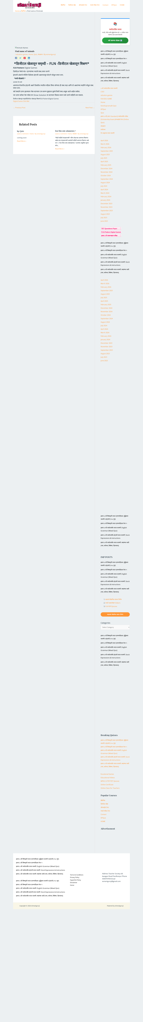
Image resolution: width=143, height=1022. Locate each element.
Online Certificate (107, 785)
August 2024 (105, 182)
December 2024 (106, 168)
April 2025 (104, 161)
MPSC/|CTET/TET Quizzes (110, 781)
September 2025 (107, 151)
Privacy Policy (74, 877)
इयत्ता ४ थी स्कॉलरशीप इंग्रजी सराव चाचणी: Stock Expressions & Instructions (40, 870)
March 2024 (105, 193)
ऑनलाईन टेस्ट (105, 807)
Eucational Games (107, 774)
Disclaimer (73, 882)
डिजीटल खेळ (104, 804)
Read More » (21, 141)
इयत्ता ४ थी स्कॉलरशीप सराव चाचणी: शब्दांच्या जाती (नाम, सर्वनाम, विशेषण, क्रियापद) (39, 874)
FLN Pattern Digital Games (111, 232)
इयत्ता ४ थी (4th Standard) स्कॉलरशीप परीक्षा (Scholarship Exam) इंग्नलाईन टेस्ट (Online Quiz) (115, 119)
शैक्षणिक (23, 11)
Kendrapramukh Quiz (108, 106)
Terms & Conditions (76, 875)
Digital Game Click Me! (21, 101)
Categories (105, 623)
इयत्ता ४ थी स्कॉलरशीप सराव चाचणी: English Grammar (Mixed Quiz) (37, 866)
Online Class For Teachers (110, 788)
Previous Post (19, 108)
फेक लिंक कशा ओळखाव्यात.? (65, 131)
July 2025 (104, 158)
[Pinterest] (25, 58)
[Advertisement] (54, 26)
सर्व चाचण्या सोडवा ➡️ (115, 40)
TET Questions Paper (109, 228)
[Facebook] (16, 58)
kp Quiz (20, 131)
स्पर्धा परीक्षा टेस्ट (105, 811)
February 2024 (106, 196)
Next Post (90, 108)
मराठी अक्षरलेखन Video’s (112, 603)
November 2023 (106, 207)
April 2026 (104, 140)
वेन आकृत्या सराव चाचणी (107, 133)
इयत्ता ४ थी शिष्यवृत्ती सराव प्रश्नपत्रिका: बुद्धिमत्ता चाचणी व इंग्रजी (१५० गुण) (37, 859)
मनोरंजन (103, 129)
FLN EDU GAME (106, 99)
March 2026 (105, 144)
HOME (103, 821)
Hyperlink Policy (75, 880)
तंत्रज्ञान (40, 54)
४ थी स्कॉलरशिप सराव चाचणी (109, 88)
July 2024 (104, 186)
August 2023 (105, 214)
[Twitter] (20, 58)
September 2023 (107, 210)
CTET (102, 92)
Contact (103, 814)
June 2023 (104, 221)
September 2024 (107, 179)
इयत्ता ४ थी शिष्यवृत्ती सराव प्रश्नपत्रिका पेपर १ (114, 59)
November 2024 (106, 172)
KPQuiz (103, 109)
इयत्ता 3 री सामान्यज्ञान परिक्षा (109, 235)
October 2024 (106, 175)
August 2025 (105, 154)
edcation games (22, 54)
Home (17, 11)
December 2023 (106, 203)
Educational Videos (108, 778)
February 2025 (106, 165)
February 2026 (106, 147)
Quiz (35, 54)
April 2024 (104, 189)
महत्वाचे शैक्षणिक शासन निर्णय (113, 599)
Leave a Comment (23, 134)
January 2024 (105, 200)
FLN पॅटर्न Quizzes (111, 606)
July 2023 (104, 217)
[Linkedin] (29, 58)
